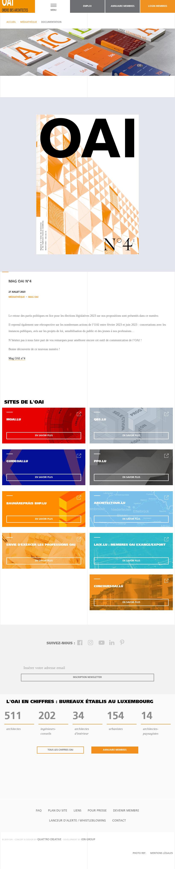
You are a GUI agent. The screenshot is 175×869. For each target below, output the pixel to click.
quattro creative (49, 839)
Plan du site (57, 810)
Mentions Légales (161, 853)
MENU (54, 10)
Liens (77, 810)
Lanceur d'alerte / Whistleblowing (77, 820)
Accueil (11, 22)
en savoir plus (44, 435)
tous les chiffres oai (60, 750)
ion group (88, 839)
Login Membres (157, 6)
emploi (87, 6)
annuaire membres (122, 6)
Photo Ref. (139, 853)
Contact (119, 820)
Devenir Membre (126, 810)
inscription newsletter (87, 677)
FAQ (39, 810)
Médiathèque (28, 22)
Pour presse (97, 810)
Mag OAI (33, 297)
